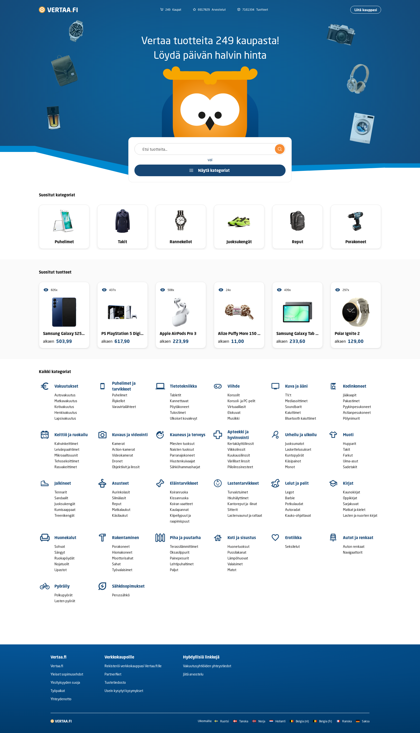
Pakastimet (351, 401)
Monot (290, 467)
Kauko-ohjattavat (298, 515)
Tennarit (60, 492)
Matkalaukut (121, 510)
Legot (289, 492)
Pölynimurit (351, 418)
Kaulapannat (179, 510)
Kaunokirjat (351, 492)
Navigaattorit (352, 552)
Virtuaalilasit (237, 407)
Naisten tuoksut (182, 449)
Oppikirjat (350, 498)
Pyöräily (62, 586)
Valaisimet (235, 564)
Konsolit (234, 395)
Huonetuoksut (238, 546)
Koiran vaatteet (181, 504)
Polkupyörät (63, 595)
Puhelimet (119, 395)
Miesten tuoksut (182, 443)
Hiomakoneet (122, 552)
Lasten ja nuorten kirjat (360, 515)
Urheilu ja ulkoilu (301, 434)
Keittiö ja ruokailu (71, 434)
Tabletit (175, 395)
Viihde (234, 386)
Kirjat (348, 483)
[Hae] (280, 149)
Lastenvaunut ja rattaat (245, 515)
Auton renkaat (353, 546)
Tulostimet (178, 412)
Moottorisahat (122, 558)
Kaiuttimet (293, 412)
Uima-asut (350, 461)
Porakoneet (121, 546)
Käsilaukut (120, 515)
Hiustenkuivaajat (182, 461)
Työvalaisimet (122, 570)
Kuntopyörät (294, 455)
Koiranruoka (179, 492)
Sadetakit (350, 467)
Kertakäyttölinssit (241, 443)
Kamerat (118, 443)
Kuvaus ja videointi (130, 434)
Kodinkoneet (354, 386)
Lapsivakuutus (65, 418)
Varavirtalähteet (124, 407)
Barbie (290, 498)
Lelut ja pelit (297, 483)
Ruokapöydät (64, 558)
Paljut (174, 570)
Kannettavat (179, 401)
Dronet (117, 461)
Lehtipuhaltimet (181, 564)
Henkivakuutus (65, 412)
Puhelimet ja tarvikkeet (124, 386)
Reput (116, 504)
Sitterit (233, 510)
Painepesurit (179, 558)
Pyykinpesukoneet (357, 407)
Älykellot (118, 401)
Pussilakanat (237, 552)
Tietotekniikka (183, 386)
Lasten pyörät (64, 601)
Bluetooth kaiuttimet (300, 418)
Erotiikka (293, 537)
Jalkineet (62, 483)
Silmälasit (119, 498)
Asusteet (120, 483)
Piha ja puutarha (185, 537)
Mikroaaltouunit (66, 455)
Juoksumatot (294, 443)
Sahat (116, 564)
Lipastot (60, 570)
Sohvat (59, 546)
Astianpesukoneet (357, 412)
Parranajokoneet (182, 455)
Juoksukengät (64, 504)
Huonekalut (65, 537)
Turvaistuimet (238, 492)
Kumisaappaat (64, 510)
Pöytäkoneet (179, 407)
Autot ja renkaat (358, 537)
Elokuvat (234, 412)
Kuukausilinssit (239, 455)
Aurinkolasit (121, 492)
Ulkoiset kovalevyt (183, 418)
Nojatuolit (61, 564)
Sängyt (59, 552)
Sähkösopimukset (128, 586)
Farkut (348, 455)
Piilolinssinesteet (240, 467)
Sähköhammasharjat (185, 467)
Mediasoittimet (296, 401)
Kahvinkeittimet (66, 443)
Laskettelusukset (298, 449)
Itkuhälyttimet (238, 498)
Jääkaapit (349, 395)
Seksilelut (292, 546)
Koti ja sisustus (242, 537)
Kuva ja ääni (296, 386)
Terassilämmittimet (184, 546)
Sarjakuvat (351, 504)
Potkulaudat (294, 504)
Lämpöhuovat (238, 558)
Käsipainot (293, 461)
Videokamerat (122, 455)
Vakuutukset (66, 386)
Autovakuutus (65, 395)
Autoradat (292, 510)
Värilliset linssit (239, 461)
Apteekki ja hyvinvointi (238, 434)
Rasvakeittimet (65, 467)
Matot (232, 570)
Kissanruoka (179, 498)
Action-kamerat (123, 449)
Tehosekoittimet (66, 461)
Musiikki (233, 418)
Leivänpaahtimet (66, 449)
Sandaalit (61, 498)
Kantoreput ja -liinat (242, 504)
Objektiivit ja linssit (126, 467)
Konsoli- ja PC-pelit (241, 401)
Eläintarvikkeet (184, 483)
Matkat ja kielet (354, 510)
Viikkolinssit (236, 449)
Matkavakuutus (65, 401)
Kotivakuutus (64, 407)
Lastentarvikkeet (243, 483)
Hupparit (349, 443)
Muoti (348, 434)
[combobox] (210, 149)
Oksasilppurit (179, 552)
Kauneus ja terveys (187, 434)
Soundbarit (293, 407)
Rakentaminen (125, 537)
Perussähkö (121, 595)
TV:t (288, 395)
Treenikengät (64, 515)
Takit (346, 449)
